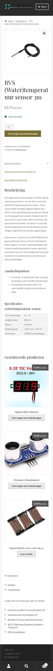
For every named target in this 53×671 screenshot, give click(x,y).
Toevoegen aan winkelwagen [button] (26, 417)
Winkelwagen (40, 664)
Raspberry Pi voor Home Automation (25, 619)
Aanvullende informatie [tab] (20, 172)
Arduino (11, 585)
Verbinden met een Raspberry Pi (23, 615)
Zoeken (26, 666)
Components (21, 21)
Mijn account (9, 666)
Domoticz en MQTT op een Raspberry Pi (26, 610)
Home (10, 21)
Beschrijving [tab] (13, 163)
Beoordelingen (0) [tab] (16, 180)
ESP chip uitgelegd (16, 632)
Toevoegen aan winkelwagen (23, 133)
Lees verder (26, 554)
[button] (44, 33)
